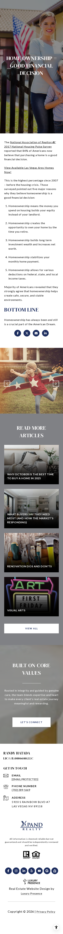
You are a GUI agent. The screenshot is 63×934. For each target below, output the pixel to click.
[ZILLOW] (54, 870)
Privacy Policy (45, 911)
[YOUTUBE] (39, 870)
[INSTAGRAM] (16, 870)
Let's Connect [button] (31, 722)
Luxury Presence (31, 893)
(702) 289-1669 (21, 789)
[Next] (56, 384)
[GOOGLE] (47, 870)
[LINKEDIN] (23, 870)
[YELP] (31, 870)
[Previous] (7, 384)
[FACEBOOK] (8, 870)
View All (31, 628)
